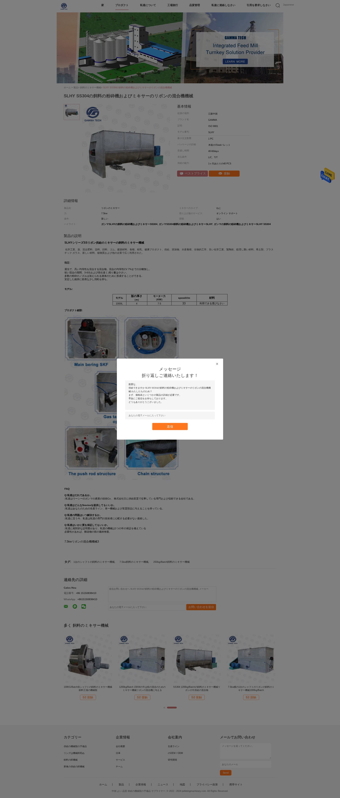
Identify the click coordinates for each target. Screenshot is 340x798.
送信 (170, 426)
